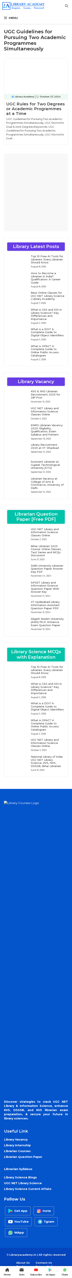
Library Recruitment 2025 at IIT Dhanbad (45, 446)
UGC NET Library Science (23, 1183)
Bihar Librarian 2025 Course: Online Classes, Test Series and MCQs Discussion (46, 550)
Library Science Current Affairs (27, 1189)
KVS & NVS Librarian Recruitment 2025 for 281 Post (45, 394)
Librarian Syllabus (18, 1169)
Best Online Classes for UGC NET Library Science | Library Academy (47, 295)
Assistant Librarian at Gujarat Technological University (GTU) (45, 464)
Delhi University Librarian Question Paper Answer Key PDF (47, 568)
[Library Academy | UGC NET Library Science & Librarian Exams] (23, 6)
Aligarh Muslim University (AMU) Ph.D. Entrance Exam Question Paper (47, 622)
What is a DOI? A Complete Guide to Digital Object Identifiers (47, 332)
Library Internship (17, 1145)
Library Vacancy (16, 1139)
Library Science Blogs (20, 1177)
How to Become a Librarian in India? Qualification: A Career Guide (46, 278)
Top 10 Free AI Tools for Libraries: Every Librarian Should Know (47, 259)
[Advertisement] (36, 192)
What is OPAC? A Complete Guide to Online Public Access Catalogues (45, 350)
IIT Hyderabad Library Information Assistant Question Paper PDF (45, 605)
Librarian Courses (17, 1151)
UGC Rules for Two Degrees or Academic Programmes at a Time (35, 109)
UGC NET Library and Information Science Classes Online (45, 411)
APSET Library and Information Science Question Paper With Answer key (45, 587)
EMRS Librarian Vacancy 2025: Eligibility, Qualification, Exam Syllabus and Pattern (47, 430)
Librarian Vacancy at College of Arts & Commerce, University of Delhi (47, 483)
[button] (66, 6)
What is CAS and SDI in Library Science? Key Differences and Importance (46, 314)
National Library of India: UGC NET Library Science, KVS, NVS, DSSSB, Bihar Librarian (47, 761)
